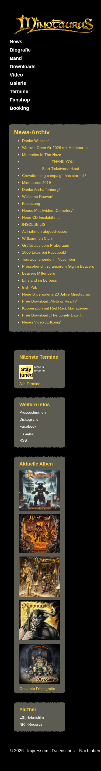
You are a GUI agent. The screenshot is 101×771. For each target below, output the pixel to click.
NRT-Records (31, 724)
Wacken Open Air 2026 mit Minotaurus (55, 148)
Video (16, 75)
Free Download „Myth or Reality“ (50, 301)
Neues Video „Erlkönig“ (41, 322)
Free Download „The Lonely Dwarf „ (52, 315)
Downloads (23, 66)
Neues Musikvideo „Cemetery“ (48, 210)
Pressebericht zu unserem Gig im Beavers (58, 266)
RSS (23, 440)
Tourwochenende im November (48, 259)
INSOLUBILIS (33, 224)
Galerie (18, 83)
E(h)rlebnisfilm (31, 717)
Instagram (28, 433)
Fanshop (20, 100)
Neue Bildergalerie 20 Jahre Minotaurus (56, 294)
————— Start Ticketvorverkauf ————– (59, 168)
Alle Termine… (31, 383)
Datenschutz (64, 750)
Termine (19, 91)
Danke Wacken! (35, 141)
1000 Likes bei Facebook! (44, 252)
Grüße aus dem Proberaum (45, 245)
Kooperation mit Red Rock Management (56, 308)
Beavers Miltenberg (38, 273)
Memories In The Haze (41, 154)
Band (16, 58)
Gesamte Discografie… (39, 688)
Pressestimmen (32, 412)
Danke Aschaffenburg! (41, 189)
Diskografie (29, 419)
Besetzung (31, 203)
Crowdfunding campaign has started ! (54, 175)
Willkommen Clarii (37, 238)
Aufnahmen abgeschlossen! (45, 231)
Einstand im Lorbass (39, 280)
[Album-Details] (40, 639)
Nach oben (89, 750)
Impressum (37, 750)
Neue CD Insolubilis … (41, 217)
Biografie (20, 50)
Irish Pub (29, 287)
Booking (19, 108)
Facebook (27, 426)
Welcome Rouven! (37, 196)
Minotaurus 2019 (36, 182)
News (16, 41)
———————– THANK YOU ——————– (60, 161)
